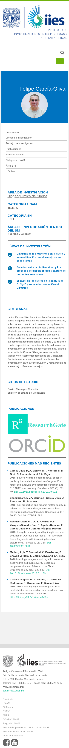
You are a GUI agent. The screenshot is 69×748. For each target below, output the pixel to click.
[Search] (62, 53)
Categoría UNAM (15, 160)
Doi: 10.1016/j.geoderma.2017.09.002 (35, 491)
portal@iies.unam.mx (13, 690)
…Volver (10, 171)
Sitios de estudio (15, 154)
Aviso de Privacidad (13, 735)
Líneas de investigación (19, 137)
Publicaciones (13, 148)
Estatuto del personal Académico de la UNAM (26, 727)
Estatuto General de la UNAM (18, 731)
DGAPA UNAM (11, 719)
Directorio (8, 699)
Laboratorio (12, 132)
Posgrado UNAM (11, 723)
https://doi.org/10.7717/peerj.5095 (29, 597)
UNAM (6, 703)
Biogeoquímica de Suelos (27, 196)
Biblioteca (8, 707)
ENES (6, 715)
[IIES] (34, 16)
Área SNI (11, 165)
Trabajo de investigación (19, 143)
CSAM (6, 711)
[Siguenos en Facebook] (6, 743)
